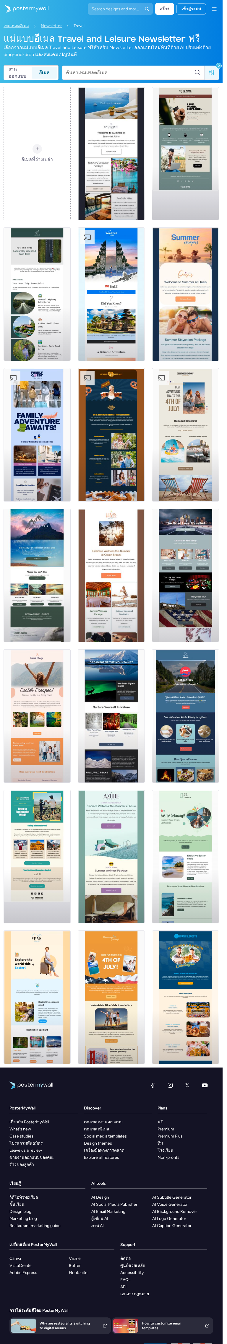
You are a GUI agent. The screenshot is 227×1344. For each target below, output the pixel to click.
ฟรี (160, 1122)
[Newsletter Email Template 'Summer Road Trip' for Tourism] (37, 575)
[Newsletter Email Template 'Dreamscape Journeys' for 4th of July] (111, 997)
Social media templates (105, 1136)
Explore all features (101, 1157)
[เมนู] (214, 9)
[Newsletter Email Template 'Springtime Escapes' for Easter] (37, 997)
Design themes (98, 1143)
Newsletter (51, 25)
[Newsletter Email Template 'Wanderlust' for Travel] (111, 294)
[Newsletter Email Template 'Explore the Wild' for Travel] (37, 856)
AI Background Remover (174, 1211)
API (123, 1286)
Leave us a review (25, 1150)
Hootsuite (78, 1272)
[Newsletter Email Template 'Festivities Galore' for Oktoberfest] (111, 435)
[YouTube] (205, 1085)
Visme (75, 1258)
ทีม (160, 1143)
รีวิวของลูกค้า (21, 1164)
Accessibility (132, 1272)
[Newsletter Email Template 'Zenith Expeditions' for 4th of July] (185, 435)
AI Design (100, 1197)
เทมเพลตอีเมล (16, 25)
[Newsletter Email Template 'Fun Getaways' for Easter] (185, 856)
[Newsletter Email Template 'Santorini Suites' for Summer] (111, 153)
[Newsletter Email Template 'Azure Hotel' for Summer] (111, 856)
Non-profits (168, 1157)
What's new (20, 1129)
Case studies (21, 1136)
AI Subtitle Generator (172, 1197)
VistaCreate (20, 1265)
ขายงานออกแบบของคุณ (31, 1157)
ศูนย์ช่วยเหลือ (132, 1265)
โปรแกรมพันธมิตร (26, 1143)
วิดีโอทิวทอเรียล (23, 1197)
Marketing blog (23, 1218)
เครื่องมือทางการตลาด (104, 1150)
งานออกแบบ (17, 73)
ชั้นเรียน (17, 1204)
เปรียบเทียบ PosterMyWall (33, 1244)
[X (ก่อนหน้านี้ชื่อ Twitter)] (187, 1085)
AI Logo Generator (169, 1218)
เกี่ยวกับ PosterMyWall (29, 1122)
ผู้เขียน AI (99, 1218)
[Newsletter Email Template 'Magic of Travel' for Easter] (37, 716)
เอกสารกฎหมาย (134, 1293)
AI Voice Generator (170, 1204)
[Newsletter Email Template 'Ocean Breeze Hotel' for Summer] (111, 575)
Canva (15, 1258)
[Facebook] (153, 1085)
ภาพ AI (97, 1225)
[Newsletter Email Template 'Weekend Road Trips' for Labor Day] (37, 294)
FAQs (125, 1279)
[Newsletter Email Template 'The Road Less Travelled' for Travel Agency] (185, 575)
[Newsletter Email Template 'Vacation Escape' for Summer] (185, 294)
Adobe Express (23, 1272)
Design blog (20, 1211)
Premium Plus (170, 1136)
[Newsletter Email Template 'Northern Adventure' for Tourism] (111, 716)
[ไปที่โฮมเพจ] (24, 9)
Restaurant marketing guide (35, 1225)
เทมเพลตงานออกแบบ (103, 1122)
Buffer (75, 1265)
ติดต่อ (125, 1258)
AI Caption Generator (172, 1225)
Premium (166, 1129)
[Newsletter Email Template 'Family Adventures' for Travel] (37, 435)
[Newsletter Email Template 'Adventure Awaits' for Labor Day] (185, 716)
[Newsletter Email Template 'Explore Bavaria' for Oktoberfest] (185, 997)
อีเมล (44, 72)
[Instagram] (170, 1085)
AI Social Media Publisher (114, 1204)
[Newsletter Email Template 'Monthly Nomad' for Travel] (185, 153)
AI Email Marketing (108, 1211)
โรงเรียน (166, 1150)
